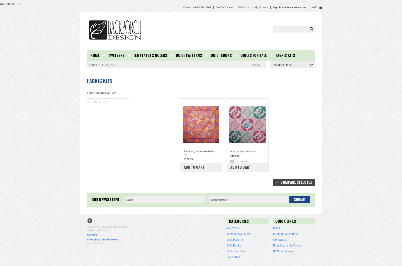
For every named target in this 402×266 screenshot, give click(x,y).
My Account (261, 7)
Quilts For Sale (254, 55)
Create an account (296, 7)
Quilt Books (221, 55)
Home (93, 64)
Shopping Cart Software (102, 239)
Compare (242, 161)
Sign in (277, 7)
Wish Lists (244, 7)
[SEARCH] (311, 29)
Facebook (90, 221)
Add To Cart (194, 167)
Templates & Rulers (150, 55)
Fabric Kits (285, 55)
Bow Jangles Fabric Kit (243, 151)
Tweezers (116, 55)
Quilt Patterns (189, 55)
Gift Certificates (224, 7)
